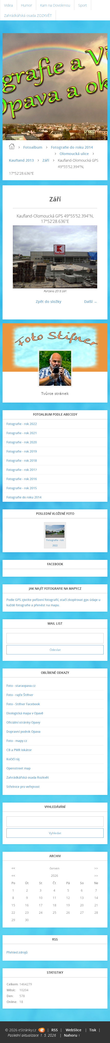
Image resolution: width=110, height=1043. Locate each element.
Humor (26, 5)
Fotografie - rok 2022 (21, 424)
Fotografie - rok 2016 (21, 479)
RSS (54, 1029)
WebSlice (73, 1029)
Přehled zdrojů (17, 952)
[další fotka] (89, 257)
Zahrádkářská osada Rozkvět (27, 777)
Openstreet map (18, 768)
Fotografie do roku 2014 (72, 147)
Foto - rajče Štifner (19, 695)
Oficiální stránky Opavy (23, 722)
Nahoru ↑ (72, 1035)
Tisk (92, 1029)
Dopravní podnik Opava (23, 731)
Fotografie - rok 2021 (21, 433)
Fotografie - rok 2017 (21, 470)
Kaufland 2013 (21, 160)
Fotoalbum (32, 147)
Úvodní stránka (12, 146)
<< (13, 868)
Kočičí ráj (12, 759)
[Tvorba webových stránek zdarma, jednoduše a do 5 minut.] (41, 1030)
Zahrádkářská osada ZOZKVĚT (28, 15)
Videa (8, 5)
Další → (90, 301)
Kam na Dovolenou (55, 5)
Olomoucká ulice (74, 153)
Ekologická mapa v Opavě (24, 713)
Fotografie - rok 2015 (21, 488)
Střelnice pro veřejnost (23, 786)
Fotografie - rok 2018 (21, 460)
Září (45, 160)
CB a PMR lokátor (19, 750)
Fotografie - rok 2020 (21, 442)
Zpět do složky (48, 301)
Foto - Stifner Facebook (23, 704)
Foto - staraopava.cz (21, 686)
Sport (82, 5)
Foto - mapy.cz (16, 741)
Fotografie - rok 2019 (21, 451)
